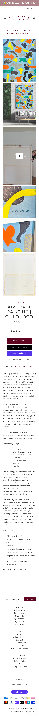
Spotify (20, 622)
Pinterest (20, 619)
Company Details (19, 667)
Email (20, 607)
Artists (19, 634)
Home (9, 30)
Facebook (20, 610)
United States (18, 685)
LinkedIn (20, 616)
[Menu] (4, 18)
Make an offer (19, 347)
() (30, 9)
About (19, 631)
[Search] (34, 18)
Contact (19, 640)
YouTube (20, 624)
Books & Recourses (19, 648)
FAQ (19, 664)
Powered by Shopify (19, 711)
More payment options (19, 359)
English (18, 679)
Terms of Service (19, 658)
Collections (18, 30)
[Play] (19, 156)
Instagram (20, 613)
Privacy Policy (19, 655)
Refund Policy (20, 661)
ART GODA (27, 708)
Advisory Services (19, 637)
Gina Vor (28, 30)
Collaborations (19, 643)
